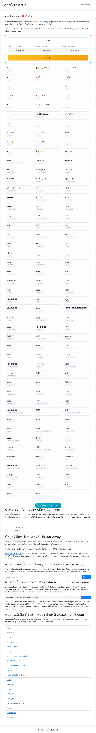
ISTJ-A (9, 651)
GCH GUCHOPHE (13, 661)
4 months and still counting (17, 656)
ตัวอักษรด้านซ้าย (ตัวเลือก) (15, 46)
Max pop (10, 642)
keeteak (10, 718)
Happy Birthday (85, 5)
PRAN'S (10, 689)
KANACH (10, 694)
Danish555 (11, 670)
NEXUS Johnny (12, 647)
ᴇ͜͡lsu (8, 628)
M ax (9, 637)
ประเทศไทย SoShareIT (16, 4)
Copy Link (86, 597)
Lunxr (9, 680)
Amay (46, 22)
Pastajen (10, 699)
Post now (86, 577)
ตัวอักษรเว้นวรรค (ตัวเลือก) (42, 46)
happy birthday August (15, 703)
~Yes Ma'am (11, 713)
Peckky (9, 708)
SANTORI (10, 684)
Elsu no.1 (10, 633)
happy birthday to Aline (16, 666)
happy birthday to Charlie (16, 675)
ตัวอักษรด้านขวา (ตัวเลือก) (69, 46)
